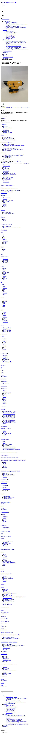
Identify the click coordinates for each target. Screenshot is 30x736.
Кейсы (4, 576)
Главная (5, 54)
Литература (6, 130)
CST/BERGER (6, 393)
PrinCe (4, 204)
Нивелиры (5, 58)
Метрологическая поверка (9, 139)
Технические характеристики (13, 26)
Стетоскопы (6, 668)
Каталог (4, 19)
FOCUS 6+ (6, 260)
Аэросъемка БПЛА (7, 178)
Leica (4, 399)
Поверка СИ (6, 39)
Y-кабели (5, 544)
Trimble (5, 199)
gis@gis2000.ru (6, 159)
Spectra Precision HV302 (9, 417)
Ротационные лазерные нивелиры (11, 449)
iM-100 (5, 288)
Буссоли (5, 590)
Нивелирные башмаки (8, 599)
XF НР (5, 239)
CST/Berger (6, 383)
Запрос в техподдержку (11, 22)
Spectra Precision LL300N (9, 415)
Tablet (4, 346)
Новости (5, 126)
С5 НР (4, 276)
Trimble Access (6, 496)
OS (4, 302)
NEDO (5, 521)
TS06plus (5, 320)
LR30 (4, 463)
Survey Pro (5, 490)
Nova (4, 319)
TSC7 (4, 341)
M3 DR (5, 278)
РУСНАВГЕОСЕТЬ (8, 200)
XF (4, 238)
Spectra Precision (7, 197)
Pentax (4, 205)
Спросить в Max (25, 107)
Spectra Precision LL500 (8, 419)
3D (4, 441)
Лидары (5, 649)
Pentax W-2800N (7, 331)
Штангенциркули (7, 604)
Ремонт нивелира (10, 36)
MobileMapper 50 (7, 361)
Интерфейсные (7, 543)
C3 (4, 274)
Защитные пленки (7, 595)
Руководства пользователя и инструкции (16, 27)
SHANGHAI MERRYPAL (9, 562)
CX (4, 291)
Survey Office (6, 489)
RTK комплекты (7, 226)
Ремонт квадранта (10, 37)
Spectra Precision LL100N (9, 416)
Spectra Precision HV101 (9, 414)
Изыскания (6, 131)
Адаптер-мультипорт (8, 541)
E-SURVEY (6, 201)
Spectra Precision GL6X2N (9, 422)
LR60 (4, 466)
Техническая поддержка (6, 142)
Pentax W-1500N (7, 329)
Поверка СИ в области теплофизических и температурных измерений (16, 48)
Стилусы (5, 594)
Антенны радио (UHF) (8, 213)
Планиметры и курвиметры (10, 593)
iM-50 (4, 286)
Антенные (5, 542)
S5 (4, 269)
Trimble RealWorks (7, 498)
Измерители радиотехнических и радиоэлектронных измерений (14, 45)
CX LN (5, 293)
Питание (5, 669)
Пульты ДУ (6, 473)
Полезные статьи (7, 127)
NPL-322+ (5, 241)
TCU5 (4, 342)
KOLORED (26, 163)
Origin (4, 487)
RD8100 (5, 657)
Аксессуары (6, 175)
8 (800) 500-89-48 (5, 2)
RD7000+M (6, 658)
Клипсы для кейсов (8, 578)
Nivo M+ (5, 242)
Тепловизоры (6, 648)
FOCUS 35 (5, 262)
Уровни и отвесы (7, 598)
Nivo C (5, 243)
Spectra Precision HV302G (9, 421)
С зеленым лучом (7, 444)
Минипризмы (6, 527)
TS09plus (5, 322)
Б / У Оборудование (8, 57)
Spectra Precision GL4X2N (9, 411)
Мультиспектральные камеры (10, 646)
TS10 (4, 315)
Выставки (5, 129)
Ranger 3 (5, 355)
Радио (4, 220)
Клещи (5, 667)
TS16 (4, 318)
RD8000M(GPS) (7, 660)
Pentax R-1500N (7, 327)
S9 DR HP (5, 273)
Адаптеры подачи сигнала (9, 670)
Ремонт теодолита (10, 35)
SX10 (4, 268)
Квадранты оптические (8, 601)
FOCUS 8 (5, 261)
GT (4, 202)
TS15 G (5, 317)
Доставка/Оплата (7, 51)
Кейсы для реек (7, 577)
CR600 (5, 467)
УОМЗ (4, 398)
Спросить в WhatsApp (6, 107)
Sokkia (4, 206)
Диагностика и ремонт (11, 32)
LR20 (4, 462)
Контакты (5, 52)
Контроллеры (6, 169)
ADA (4, 403)
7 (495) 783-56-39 (13, 2)
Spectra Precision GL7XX (9, 412)
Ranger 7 (5, 358)
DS (4, 305)
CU (4, 347)
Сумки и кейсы (7, 673)
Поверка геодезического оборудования (15, 41)
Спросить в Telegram (16, 107)
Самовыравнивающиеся (9, 446)
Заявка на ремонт (10, 31)
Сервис (5, 30)
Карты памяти (6, 603)
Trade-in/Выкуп (9, 38)
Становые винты (7, 600)
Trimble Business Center (8, 497)
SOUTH (5, 560)
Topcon (5, 556)
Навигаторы (6, 182)
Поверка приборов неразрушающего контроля (17, 49)
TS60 (4, 313)
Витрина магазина (7, 132)
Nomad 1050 (6, 359)
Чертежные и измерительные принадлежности (14, 596)
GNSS (4, 167)
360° (4, 443)
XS (4, 237)
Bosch (4, 402)
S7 (4, 271)
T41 (4, 360)
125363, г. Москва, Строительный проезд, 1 (13, 155)
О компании (3, 124)
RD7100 (5, 661)
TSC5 (4, 340)
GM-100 (5, 301)
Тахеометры (6, 168)
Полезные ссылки (10, 28)
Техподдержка (6, 21)
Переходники (6, 591)
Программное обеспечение (9, 174)
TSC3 (4, 338)
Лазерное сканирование (6, 165)
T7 (4, 348)
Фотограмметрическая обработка (11, 638)
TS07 (4, 314)
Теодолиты (6, 171)
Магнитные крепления (8, 475)
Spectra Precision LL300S (9, 420)
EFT (4, 564)
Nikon (4, 390)
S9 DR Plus (6, 272)
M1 (4, 279)
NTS (4, 249)
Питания (5, 545)
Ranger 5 (5, 356)
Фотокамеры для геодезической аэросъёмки (13, 645)
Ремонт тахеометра (10, 33)
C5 (4, 277)
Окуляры (5, 589)
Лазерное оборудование (9, 173)
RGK (4, 400)
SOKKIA (5, 516)
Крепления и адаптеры (8, 474)
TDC (4, 349)
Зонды (4, 672)
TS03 (4, 312)
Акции (7, 19)
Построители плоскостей (9, 448)
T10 (4, 343)
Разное (5, 477)
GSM (4, 219)
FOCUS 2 (5, 259)
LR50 (4, 465)
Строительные (6, 445)
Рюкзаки (5, 579)
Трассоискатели (7, 179)
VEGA (5, 394)
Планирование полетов (9, 637)
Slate (4, 344)
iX (3, 290)
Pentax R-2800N (7, 330)
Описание (3, 118)
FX (4, 289)
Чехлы (4, 581)
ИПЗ (4, 397)
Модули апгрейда (7, 644)
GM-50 (5, 300)
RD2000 (5, 656)
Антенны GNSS (7, 212)
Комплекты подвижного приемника (12, 227)
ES (4, 306)
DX (4, 294)
